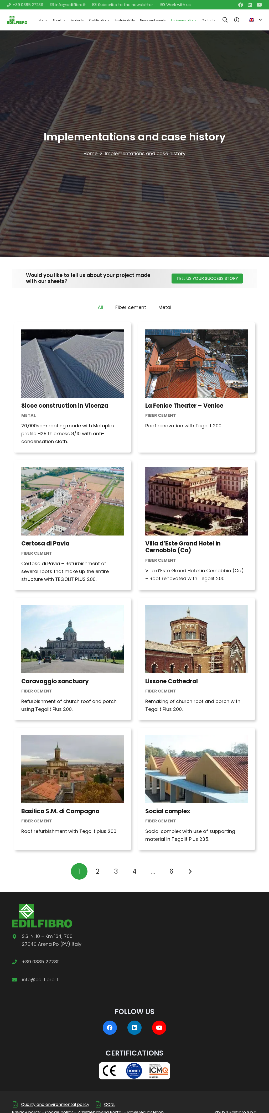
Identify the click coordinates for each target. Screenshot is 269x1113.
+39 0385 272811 (41, 961)
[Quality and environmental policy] (16, 1104)
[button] (225, 20)
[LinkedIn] (250, 4)
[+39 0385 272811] (17, 961)
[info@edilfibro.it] (17, 979)
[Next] (190, 871)
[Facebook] (240, 4)
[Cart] (236, 19)
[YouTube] (259, 4)
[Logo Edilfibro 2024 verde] (17, 20)
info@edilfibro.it (40, 979)
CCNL (109, 1104)
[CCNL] (99, 1104)
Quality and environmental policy (55, 1104)
